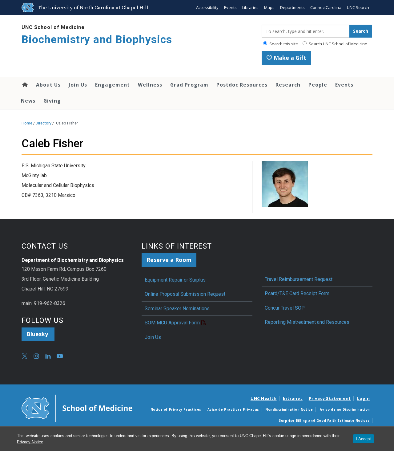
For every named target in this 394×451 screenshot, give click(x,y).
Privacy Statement (330, 398)
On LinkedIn (48, 356)
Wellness (150, 84)
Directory (43, 123)
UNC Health (264, 398)
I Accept (363, 439)
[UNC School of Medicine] (77, 408)
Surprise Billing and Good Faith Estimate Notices (324, 420)
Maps (269, 7)
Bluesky (38, 334)
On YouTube (60, 356)
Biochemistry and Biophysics (97, 39)
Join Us (78, 84)
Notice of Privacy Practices (176, 409)
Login (363, 398)
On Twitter (25, 356)
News (28, 100)
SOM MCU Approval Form (172, 323)
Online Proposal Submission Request (185, 294)
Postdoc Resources (241, 84)
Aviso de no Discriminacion (345, 409)
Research (287, 84)
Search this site (283, 44)
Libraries (250, 7)
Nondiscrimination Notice (289, 409)
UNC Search (358, 7)
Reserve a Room (169, 259)
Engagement (112, 84)
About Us (48, 84)
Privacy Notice (30, 442)
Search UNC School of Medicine (337, 44)
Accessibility (207, 7)
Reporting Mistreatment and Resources (307, 322)
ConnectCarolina (325, 7)
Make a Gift (289, 57)
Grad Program (189, 84)
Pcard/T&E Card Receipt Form (297, 293)
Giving (52, 100)
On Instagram (36, 356)
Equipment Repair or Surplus (175, 280)
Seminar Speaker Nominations (177, 308)
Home (24, 84)
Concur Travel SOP (285, 308)
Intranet (293, 398)
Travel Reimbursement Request (298, 279)
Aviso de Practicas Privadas (233, 409)
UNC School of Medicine (53, 27)
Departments (292, 7)
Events (230, 7)
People (317, 84)
